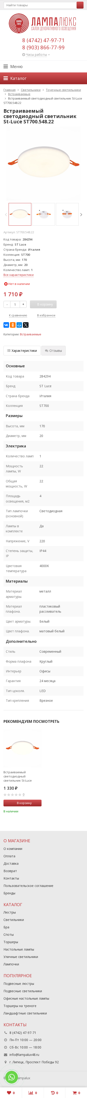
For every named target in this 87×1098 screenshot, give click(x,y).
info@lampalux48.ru (24, 1054)
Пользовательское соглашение (28, 885)
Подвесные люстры (18, 983)
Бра (6, 927)
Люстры (9, 912)
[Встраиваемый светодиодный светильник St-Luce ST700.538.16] (22, 748)
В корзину (24, 803)
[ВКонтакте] (6, 325)
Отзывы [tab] (55, 350)
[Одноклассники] (13, 325)
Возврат (10, 871)
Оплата (9, 856)
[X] (26, 325)
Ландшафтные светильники (25, 1013)
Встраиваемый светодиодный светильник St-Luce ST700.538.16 (17, 776)
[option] (20, 214)
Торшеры (10, 942)
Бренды (9, 893)
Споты (8, 934)
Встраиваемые (30, 334)
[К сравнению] (32, 810)
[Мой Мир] (19, 325)
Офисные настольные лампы (26, 998)
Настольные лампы (18, 949)
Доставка (11, 863)
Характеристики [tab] (24, 350)
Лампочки (11, 964)
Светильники (13, 919)
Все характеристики (18, 275)
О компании (12, 848)
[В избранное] (39, 810)
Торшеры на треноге (19, 1006)
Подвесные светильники (22, 991)
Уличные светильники (20, 957)
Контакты (11, 878)
